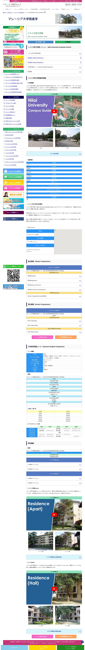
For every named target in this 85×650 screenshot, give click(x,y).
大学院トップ (8, 9)
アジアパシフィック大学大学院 (12, 138)
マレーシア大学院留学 (19, 12)
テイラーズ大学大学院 (10, 150)
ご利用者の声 (76, 9)
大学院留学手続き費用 (44, 10)
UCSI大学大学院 (9, 135)
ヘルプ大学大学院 (9, 159)
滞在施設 (30, 71)
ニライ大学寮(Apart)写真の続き (54, 557)
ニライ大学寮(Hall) (54, 473)
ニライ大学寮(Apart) (54, 459)
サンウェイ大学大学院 (10, 147)
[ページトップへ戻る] (82, 641)
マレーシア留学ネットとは (21, 9)
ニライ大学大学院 (54, 153)
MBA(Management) (32, 280)
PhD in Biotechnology (33, 331)
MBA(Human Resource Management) (37, 289)
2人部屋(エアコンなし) (33, 469)
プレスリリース (26, 1)
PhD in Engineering (32, 320)
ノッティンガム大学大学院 (11, 156)
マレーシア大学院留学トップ (12, 74)
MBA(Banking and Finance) (34, 285)
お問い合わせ (43, 337)
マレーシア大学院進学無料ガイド (42, 647)
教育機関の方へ (16, 1)
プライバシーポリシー (40, 641)
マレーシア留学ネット (8, 12)
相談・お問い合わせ (74, 1)
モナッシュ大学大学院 (10, 165)
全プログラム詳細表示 (54, 267)
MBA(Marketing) (31, 276)
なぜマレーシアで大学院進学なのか (14, 77)
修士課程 (36, 57)
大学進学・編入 (41, 42)
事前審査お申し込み (66, 337)
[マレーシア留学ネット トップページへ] (12, 6)
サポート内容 (55, 9)
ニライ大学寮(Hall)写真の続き (54, 631)
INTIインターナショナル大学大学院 (13, 132)
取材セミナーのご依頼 (49, 1)
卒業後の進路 (8, 118)
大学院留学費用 (34, 9)
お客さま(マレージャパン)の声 (12, 121)
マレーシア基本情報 (10, 100)
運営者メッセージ (66, 9)
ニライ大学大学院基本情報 (34, 53)
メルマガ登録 (57, 641)
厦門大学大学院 (9, 141)
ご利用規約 (17, 641)
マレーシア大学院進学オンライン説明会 (70, 647)
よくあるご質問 (64, 641)
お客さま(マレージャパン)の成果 (13, 124)
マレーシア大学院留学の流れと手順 (14, 83)
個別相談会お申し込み (37, 1)
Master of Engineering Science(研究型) (37, 296)
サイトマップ (50, 641)
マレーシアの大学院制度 (11, 86)
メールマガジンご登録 (62, 1)
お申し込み (23, 641)
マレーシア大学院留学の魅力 (12, 80)
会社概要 (12, 641)
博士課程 (36, 62)
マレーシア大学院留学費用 (11, 89)
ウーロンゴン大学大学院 (11, 144)
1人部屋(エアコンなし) (33, 464)
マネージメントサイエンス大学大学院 (14, 162)
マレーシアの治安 (9, 106)
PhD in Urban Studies (33, 325)
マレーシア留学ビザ (10, 112)
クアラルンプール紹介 (10, 103)
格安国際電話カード (10, 115)
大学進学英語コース (41, 67)
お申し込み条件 (30, 641)
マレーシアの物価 (9, 109)
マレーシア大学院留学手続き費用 (13, 92)
